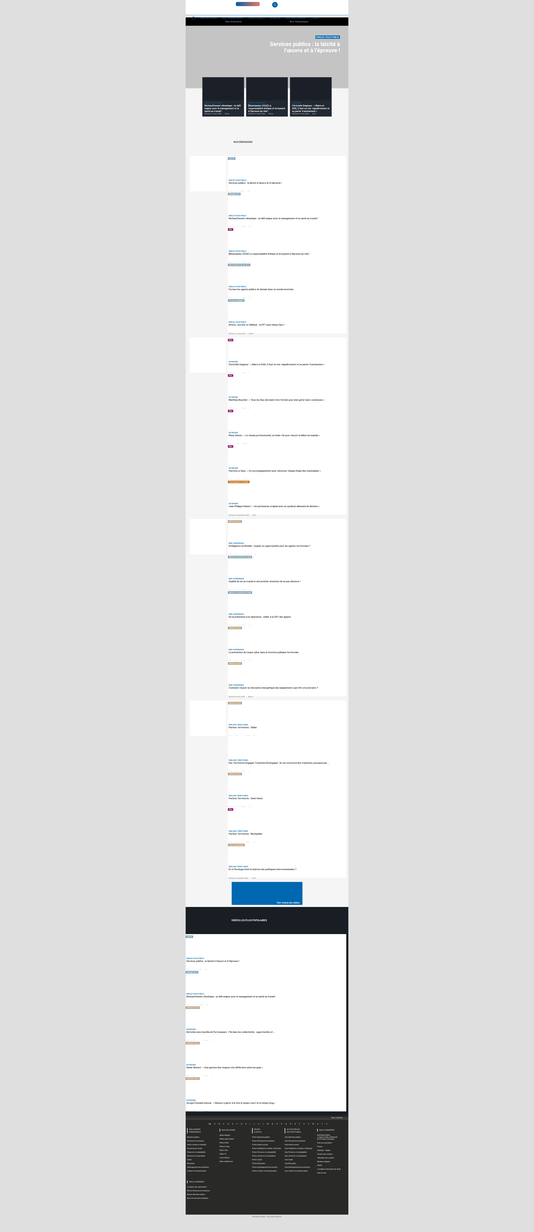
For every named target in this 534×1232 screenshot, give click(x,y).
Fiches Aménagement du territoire (265, 1167)
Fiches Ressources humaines (263, 1141)
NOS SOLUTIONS (228, 1130)
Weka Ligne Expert (227, 1139)
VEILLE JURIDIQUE (196, 1182)
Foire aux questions (324, 1143)
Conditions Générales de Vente (329, 1169)
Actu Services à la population (296, 1156)
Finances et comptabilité (196, 1152)
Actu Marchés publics (293, 1137)
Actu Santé (289, 1160)
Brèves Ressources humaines (198, 1191)
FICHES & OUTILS (258, 1130)
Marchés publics (193, 1137)
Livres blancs (225, 1158)
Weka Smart (224, 1143)
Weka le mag (224, 1146)
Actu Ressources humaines (295, 1141)
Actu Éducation (290, 1163)
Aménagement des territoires (198, 1167)
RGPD (319, 1165)
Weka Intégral (225, 1135)
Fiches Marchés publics (261, 1137)
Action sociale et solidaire (196, 1145)
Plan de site (321, 1173)
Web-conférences (226, 1161)
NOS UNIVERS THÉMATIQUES (195, 1130)
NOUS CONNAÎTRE (326, 1130)
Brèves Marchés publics (196, 1194)
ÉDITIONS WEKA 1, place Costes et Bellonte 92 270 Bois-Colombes (327, 1137)
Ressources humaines (195, 1141)
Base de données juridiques (197, 1198)
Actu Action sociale (292, 1145)
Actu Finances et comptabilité (296, 1152)
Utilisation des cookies (325, 1158)
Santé (189, 1160)
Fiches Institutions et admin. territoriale (266, 1148)
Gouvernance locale (194, 1148)
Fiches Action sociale (260, 1145)
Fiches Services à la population (264, 1156)
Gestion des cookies (324, 1154)
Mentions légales (323, 1162)
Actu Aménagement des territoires (297, 1167)
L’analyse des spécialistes (197, 1187)
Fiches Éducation (258, 1163)
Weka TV (223, 1154)
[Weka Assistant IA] (248, 4)
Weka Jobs (224, 1150)
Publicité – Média (323, 1150)
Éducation (191, 1163)
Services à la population (196, 1156)
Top (209, 1124)
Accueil (193, 18)
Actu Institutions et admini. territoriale (298, 1148)
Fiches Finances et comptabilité (264, 1152)
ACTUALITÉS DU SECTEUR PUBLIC (294, 1130)
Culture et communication (196, 1171)
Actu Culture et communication (296, 1171)
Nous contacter (337, 1118)
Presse (319, 1147)
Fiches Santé (257, 1160)
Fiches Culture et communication (264, 1171)
